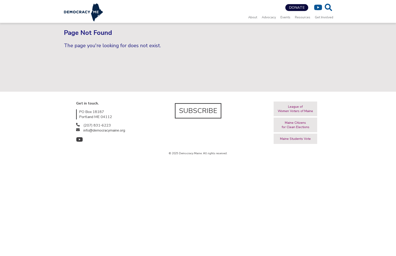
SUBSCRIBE (198, 111)
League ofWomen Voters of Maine (295, 109)
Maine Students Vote (295, 139)
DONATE (297, 7)
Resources (302, 17)
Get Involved (324, 17)
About (252, 17)
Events (285, 17)
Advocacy (269, 17)
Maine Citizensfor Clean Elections (295, 125)
